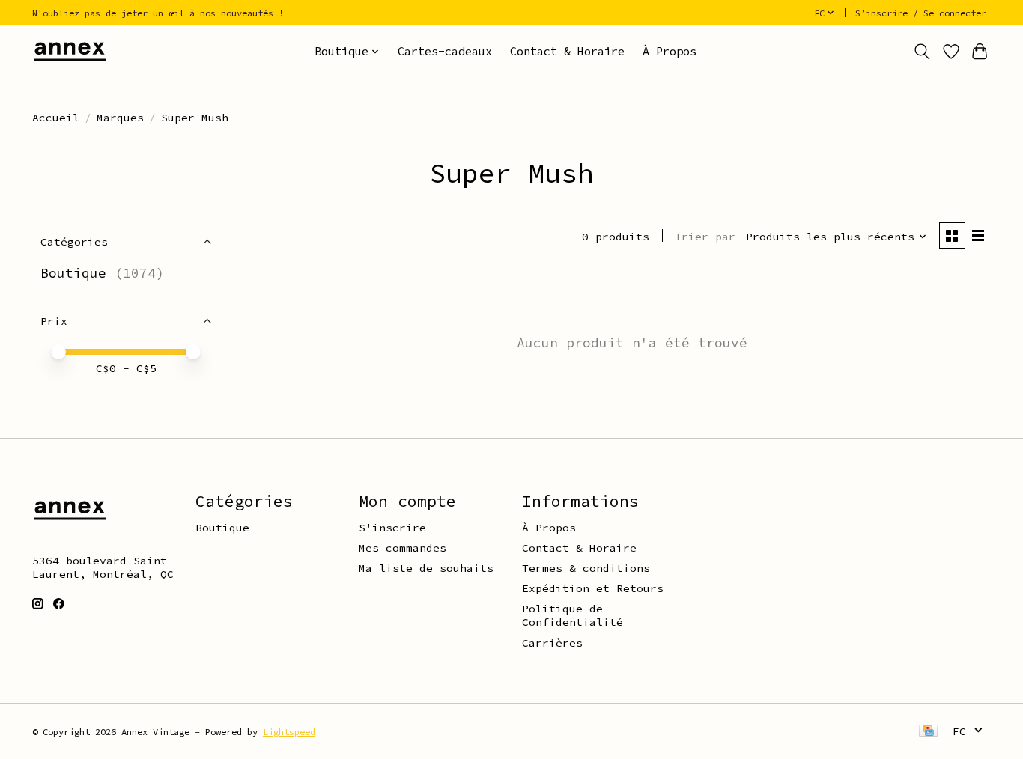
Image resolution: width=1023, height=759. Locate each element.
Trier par (705, 236)
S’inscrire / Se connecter (920, 13)
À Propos (669, 51)
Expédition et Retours (593, 588)
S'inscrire (392, 527)
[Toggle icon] (922, 51)
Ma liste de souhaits (426, 568)
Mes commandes (402, 548)
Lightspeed (289, 731)
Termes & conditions (586, 568)
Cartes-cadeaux (445, 51)
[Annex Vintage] (69, 51)
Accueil (55, 117)
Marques (120, 117)
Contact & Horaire (567, 51)
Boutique (73, 273)
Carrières (552, 643)
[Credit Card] (928, 732)
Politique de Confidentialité (572, 615)
